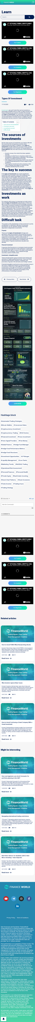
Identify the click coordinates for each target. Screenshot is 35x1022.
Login (32, 498)
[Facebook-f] (29, 898)
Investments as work (9, 128)
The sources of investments (11, 124)
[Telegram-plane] (13, 898)
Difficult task (7, 130)
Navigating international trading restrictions (15, 816)
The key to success (9, 126)
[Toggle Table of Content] (17, 122)
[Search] (29, 17)
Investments (5, 110)
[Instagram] (21, 898)
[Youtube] (6, 898)
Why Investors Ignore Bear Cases (12, 683)
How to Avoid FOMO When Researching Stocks (16, 645)
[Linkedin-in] (17, 906)
